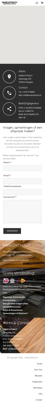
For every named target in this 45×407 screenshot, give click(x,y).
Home (39, 363)
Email (7, 175)
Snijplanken (37, 381)
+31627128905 (13, 345)
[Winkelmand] (42, 3)
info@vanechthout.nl (32, 95)
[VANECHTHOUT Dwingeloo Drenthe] (9, 3)
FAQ (40, 394)
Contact (39, 400)
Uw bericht (9, 197)
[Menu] (37, 3)
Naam (7, 162)
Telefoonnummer (12, 186)
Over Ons (38, 369)
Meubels (38, 375)
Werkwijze (37, 387)
